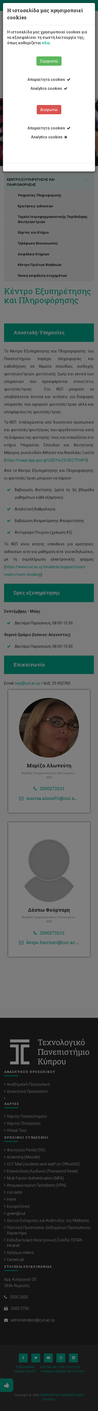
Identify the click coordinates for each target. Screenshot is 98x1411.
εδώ (46, 43)
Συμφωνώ (49, 61)
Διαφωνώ (49, 109)
